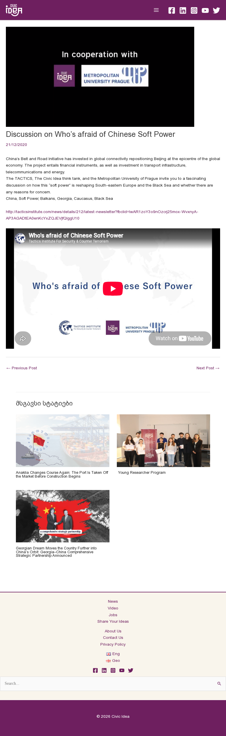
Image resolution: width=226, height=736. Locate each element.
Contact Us (113, 637)
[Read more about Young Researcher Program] (163, 440)
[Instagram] (194, 10)
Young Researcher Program (141, 472)
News (113, 601)
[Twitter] (216, 10)
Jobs (113, 615)
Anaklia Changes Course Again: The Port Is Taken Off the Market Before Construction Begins (62, 474)
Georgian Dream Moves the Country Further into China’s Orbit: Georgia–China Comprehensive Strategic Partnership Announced (56, 552)
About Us (113, 631)
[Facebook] (171, 10)
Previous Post (21, 368)
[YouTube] (205, 10)
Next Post (208, 368)
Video (113, 608)
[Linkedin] (183, 10)
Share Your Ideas (113, 621)
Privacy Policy (113, 644)
